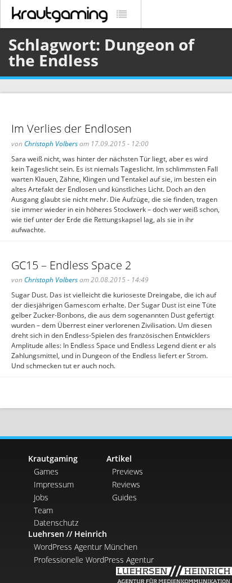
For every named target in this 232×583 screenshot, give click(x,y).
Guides (124, 497)
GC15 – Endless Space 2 (71, 265)
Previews (127, 471)
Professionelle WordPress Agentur (94, 559)
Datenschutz (56, 522)
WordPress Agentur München (85, 546)
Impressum (54, 484)
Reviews (126, 484)
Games (46, 471)
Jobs (41, 497)
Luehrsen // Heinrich (67, 533)
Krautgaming (53, 458)
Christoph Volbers (51, 143)
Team (43, 510)
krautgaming (60, 14)
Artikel (119, 458)
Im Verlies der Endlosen (71, 128)
